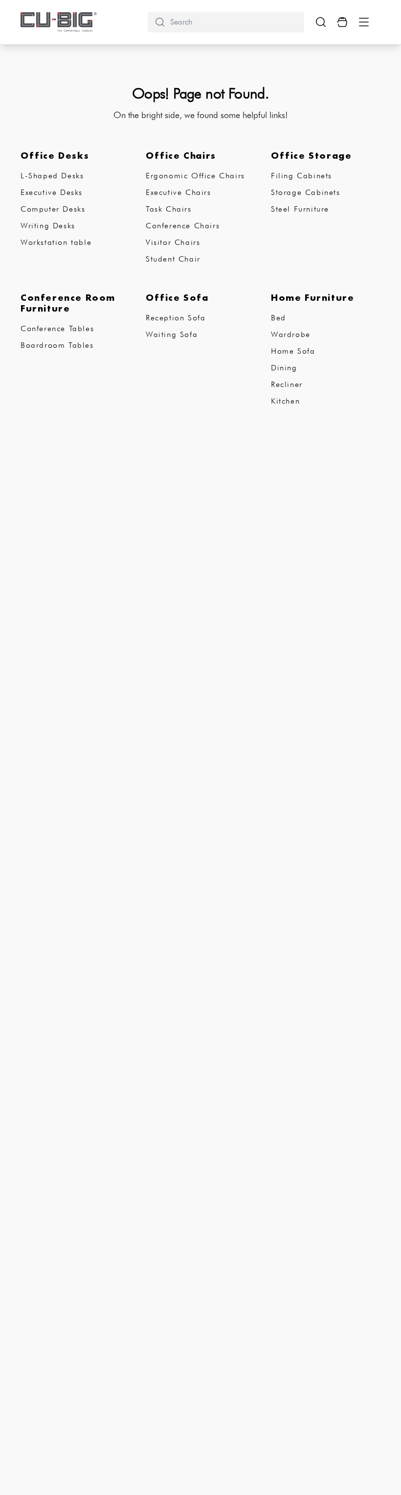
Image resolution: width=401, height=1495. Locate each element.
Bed (278, 317)
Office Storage (311, 155)
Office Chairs (181, 155)
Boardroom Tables (57, 345)
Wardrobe (291, 334)
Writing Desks (48, 225)
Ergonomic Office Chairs (195, 175)
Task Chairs (169, 209)
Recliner (287, 384)
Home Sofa (293, 351)
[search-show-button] (321, 22)
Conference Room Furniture (68, 302)
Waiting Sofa (172, 334)
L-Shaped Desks (52, 175)
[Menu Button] (364, 22)
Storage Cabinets (305, 192)
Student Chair (173, 259)
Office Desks (55, 155)
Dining (284, 367)
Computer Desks (53, 209)
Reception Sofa (175, 317)
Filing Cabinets (301, 175)
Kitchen (285, 401)
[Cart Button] (342, 22)
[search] (233, 22)
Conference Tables (57, 328)
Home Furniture (312, 297)
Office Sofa (177, 297)
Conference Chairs (183, 225)
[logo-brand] (59, 22)
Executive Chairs (178, 192)
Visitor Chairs (173, 242)
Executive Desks (52, 192)
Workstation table (56, 242)
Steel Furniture (300, 209)
